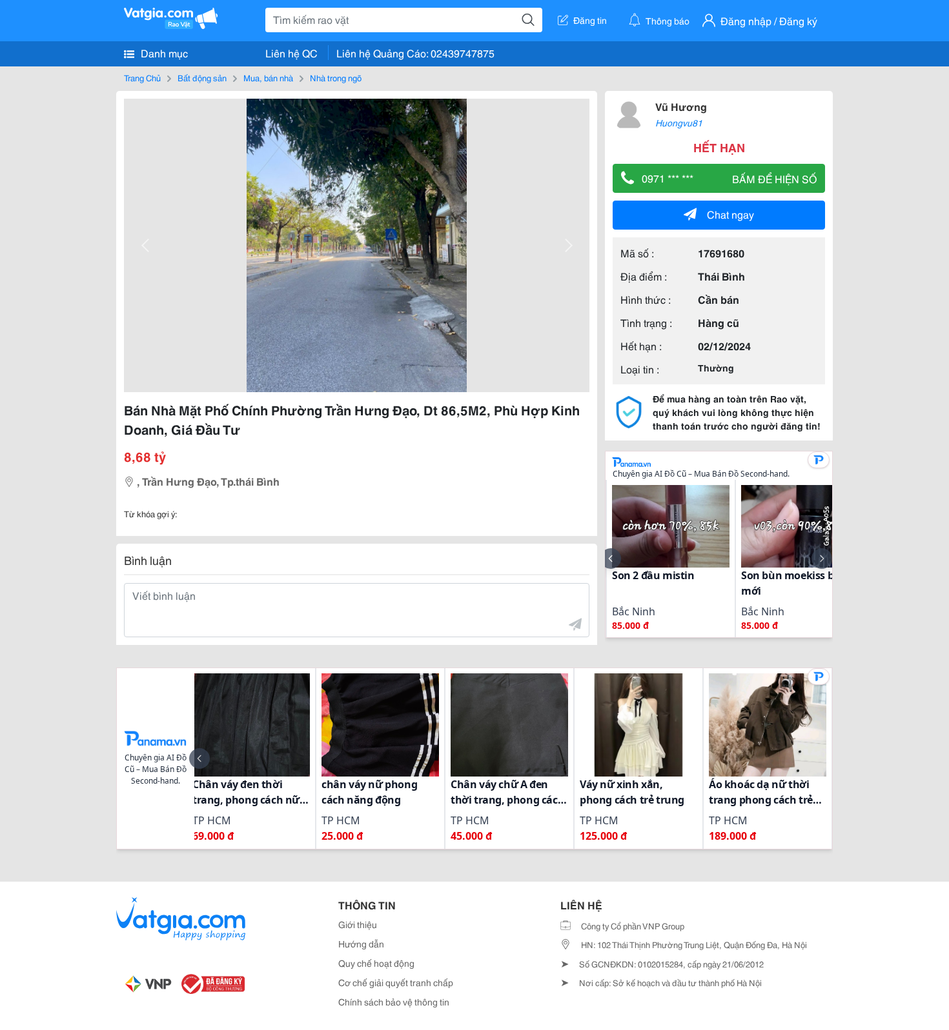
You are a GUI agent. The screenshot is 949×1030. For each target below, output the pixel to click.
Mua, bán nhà (268, 77)
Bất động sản (202, 77)
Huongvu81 (678, 122)
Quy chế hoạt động (376, 962)
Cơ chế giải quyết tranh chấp (395, 982)
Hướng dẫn (361, 943)
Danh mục (163, 52)
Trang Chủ (142, 77)
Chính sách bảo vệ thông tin (393, 1001)
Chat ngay (730, 213)
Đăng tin (590, 20)
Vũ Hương (681, 106)
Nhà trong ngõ (336, 77)
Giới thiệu (357, 924)
